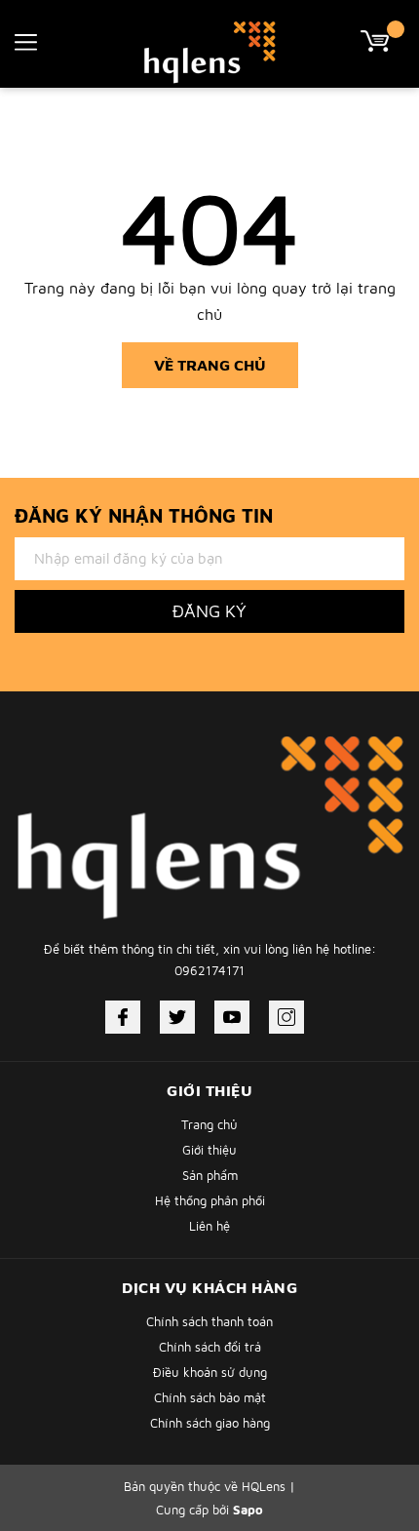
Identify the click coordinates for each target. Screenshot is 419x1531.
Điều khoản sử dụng (210, 1372)
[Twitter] (177, 1017)
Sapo (248, 1509)
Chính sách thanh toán (209, 1321)
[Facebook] (122, 1017)
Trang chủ (209, 1124)
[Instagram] (286, 1017)
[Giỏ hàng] (382, 39)
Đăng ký (209, 611)
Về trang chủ (210, 364)
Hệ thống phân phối (210, 1200)
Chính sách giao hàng (210, 1423)
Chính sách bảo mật (210, 1397)
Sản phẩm (210, 1175)
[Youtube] (231, 1017)
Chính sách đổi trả (210, 1346)
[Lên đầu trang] (355, 1428)
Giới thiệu (209, 1150)
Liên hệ (209, 1226)
